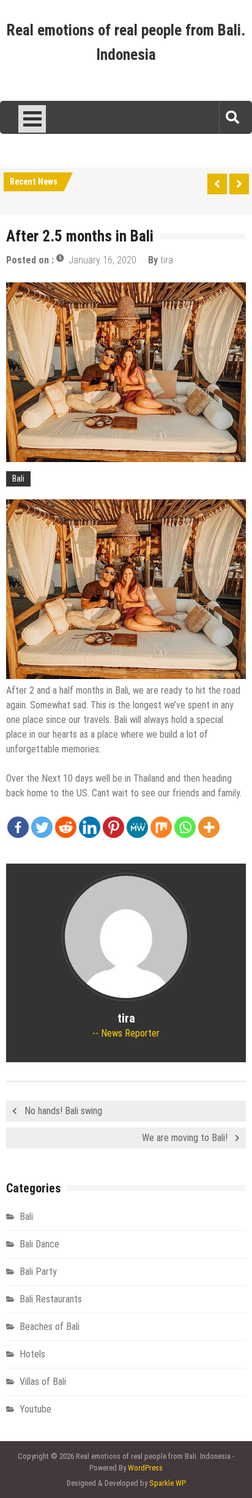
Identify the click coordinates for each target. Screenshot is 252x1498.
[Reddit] (65, 827)
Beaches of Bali (50, 1326)
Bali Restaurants (51, 1299)
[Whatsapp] (185, 827)
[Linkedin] (89, 827)
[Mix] (161, 827)
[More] (209, 827)
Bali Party (38, 1271)
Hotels (32, 1354)
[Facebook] (18, 827)
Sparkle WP (167, 1483)
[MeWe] (137, 827)
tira (166, 260)
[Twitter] (42, 827)
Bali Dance (39, 1244)
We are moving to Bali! (185, 1138)
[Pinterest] (113, 827)
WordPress (145, 1467)
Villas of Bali (43, 1381)
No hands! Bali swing (63, 1111)
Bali (18, 478)
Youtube (35, 1409)
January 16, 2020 (102, 260)
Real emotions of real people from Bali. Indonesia (126, 42)
